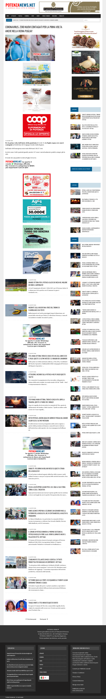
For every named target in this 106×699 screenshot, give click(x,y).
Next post (43, 619)
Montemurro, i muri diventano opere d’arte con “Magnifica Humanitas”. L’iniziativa (90, 541)
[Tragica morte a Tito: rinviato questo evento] (16, 610)
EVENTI (38, 16)
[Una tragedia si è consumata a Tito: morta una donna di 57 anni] (75, 203)
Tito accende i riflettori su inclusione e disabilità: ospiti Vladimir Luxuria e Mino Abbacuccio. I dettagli (91, 502)
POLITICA (20, 16)
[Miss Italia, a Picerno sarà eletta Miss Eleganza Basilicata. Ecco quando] (75, 553)
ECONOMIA (27, 16)
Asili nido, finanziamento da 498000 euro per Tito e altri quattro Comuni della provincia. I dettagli (91, 484)
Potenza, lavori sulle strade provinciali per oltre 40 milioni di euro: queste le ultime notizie (91, 191)
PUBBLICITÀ (61, 16)
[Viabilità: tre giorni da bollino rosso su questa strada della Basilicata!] (16, 476)
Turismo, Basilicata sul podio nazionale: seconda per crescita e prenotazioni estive (91, 210)
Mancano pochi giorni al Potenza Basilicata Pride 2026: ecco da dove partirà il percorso (90, 360)
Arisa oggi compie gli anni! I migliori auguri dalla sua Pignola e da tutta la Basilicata (90, 255)
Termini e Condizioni (78, 672)
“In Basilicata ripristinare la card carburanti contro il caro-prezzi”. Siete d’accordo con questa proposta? (91, 341)
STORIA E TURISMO (46, 16)
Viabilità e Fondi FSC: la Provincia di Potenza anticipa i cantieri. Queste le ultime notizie (90, 293)
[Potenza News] (20, 6)
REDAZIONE (54, 16)
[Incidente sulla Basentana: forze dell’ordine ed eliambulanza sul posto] (16, 315)
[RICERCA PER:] (91, 20)
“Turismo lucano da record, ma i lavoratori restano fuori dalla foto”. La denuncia (91, 311)
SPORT (32, 16)
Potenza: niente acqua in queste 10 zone (91, 432)
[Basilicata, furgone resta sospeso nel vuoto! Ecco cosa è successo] (75, 456)
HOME (8, 16)
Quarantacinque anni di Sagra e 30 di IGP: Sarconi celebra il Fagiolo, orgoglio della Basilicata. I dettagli (91, 522)
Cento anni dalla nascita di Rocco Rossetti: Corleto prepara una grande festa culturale (90, 397)
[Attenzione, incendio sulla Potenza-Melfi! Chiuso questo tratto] (16, 382)
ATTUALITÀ (13, 16)
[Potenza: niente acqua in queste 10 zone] (75, 436)
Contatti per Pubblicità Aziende (81, 668)
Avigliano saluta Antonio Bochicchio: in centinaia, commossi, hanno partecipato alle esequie (91, 350)
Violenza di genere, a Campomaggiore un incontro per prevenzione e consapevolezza (90, 229)
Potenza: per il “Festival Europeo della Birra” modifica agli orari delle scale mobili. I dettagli (90, 369)
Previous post (31, 619)
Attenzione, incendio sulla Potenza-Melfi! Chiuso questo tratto (20, 670)
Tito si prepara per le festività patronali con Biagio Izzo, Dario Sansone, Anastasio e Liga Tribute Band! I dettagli (91, 302)
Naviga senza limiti (78, 684)
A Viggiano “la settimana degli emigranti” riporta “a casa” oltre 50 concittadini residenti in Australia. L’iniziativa (91, 284)
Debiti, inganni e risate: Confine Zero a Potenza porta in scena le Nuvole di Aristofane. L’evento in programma (90, 146)
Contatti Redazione (78, 680)
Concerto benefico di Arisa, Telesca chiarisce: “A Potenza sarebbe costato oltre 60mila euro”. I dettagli (90, 407)
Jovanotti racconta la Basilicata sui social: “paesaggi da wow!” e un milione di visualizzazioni (91, 416)
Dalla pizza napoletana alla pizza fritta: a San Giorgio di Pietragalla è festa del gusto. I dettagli (90, 126)
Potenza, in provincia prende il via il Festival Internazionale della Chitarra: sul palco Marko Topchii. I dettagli (91, 264)
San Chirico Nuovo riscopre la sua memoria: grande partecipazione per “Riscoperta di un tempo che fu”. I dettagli (91, 493)
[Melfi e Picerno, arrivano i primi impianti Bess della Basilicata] (75, 248)
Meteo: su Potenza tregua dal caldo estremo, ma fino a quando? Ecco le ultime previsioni (91, 425)
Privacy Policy (76, 676)
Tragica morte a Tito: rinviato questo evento (43, 603)
